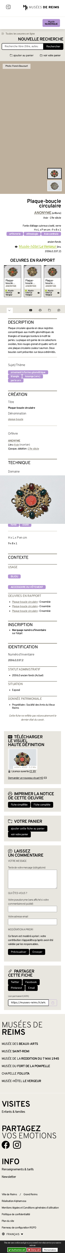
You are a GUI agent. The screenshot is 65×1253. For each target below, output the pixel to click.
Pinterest (16, 988)
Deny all (35, 1249)
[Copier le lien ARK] (53, 1002)
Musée (51, 23)
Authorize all (18, 1249)
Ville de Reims (9, 1194)
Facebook (31, 982)
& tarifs (18, 1170)
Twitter (15, 982)
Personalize (50, 1250)
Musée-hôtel (21, 1081)
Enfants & (13, 1112)
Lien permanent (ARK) (18, 996)
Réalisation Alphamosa (14, 1201)
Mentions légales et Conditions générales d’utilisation (30, 1208)
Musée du (26, 1066)
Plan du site (8, 1221)
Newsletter (9, 1177)
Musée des (20, 1044)
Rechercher (53, 46)
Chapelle (16, 1074)
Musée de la (30, 1059)
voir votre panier (51, 55)
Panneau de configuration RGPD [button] (19, 1227)
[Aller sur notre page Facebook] (6, 1145)
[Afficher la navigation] (8, 7)
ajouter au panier (23, 55)
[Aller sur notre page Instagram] (17, 1145)
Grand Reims (31, 1194)
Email (31, 988)
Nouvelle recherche (40, 39)
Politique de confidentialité (16, 1214)
